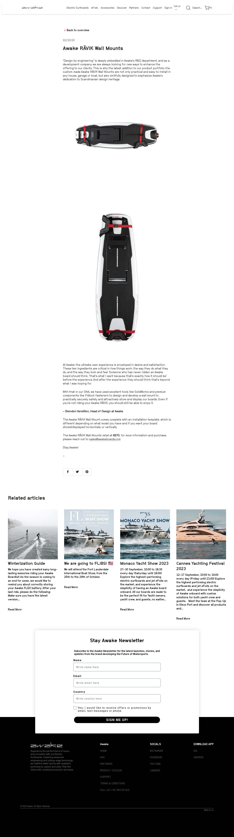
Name (77, 660)
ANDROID (198, 757)
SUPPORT (105, 777)
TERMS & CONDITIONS (112, 783)
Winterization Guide (26, 563)
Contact (145, 8)
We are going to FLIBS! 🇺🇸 (88, 563)
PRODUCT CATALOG (111, 770)
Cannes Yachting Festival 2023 (200, 566)
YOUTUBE (155, 764)
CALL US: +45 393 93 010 (114, 790)
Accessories (107, 8)
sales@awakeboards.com (105, 439)
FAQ (102, 757)
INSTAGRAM (156, 751)
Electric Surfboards (78, 8)
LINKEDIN (155, 770)
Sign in (168, 8)
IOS (195, 751)
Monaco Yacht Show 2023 (144, 563)
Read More (15, 609)
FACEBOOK (156, 757)
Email (77, 676)
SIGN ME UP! (117, 720)
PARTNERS (106, 764)
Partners (134, 8)
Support (157, 8)
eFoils (94, 8)
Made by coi (209, 810)
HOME (103, 751)
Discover (122, 8)
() (210, 8)
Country (79, 691)
